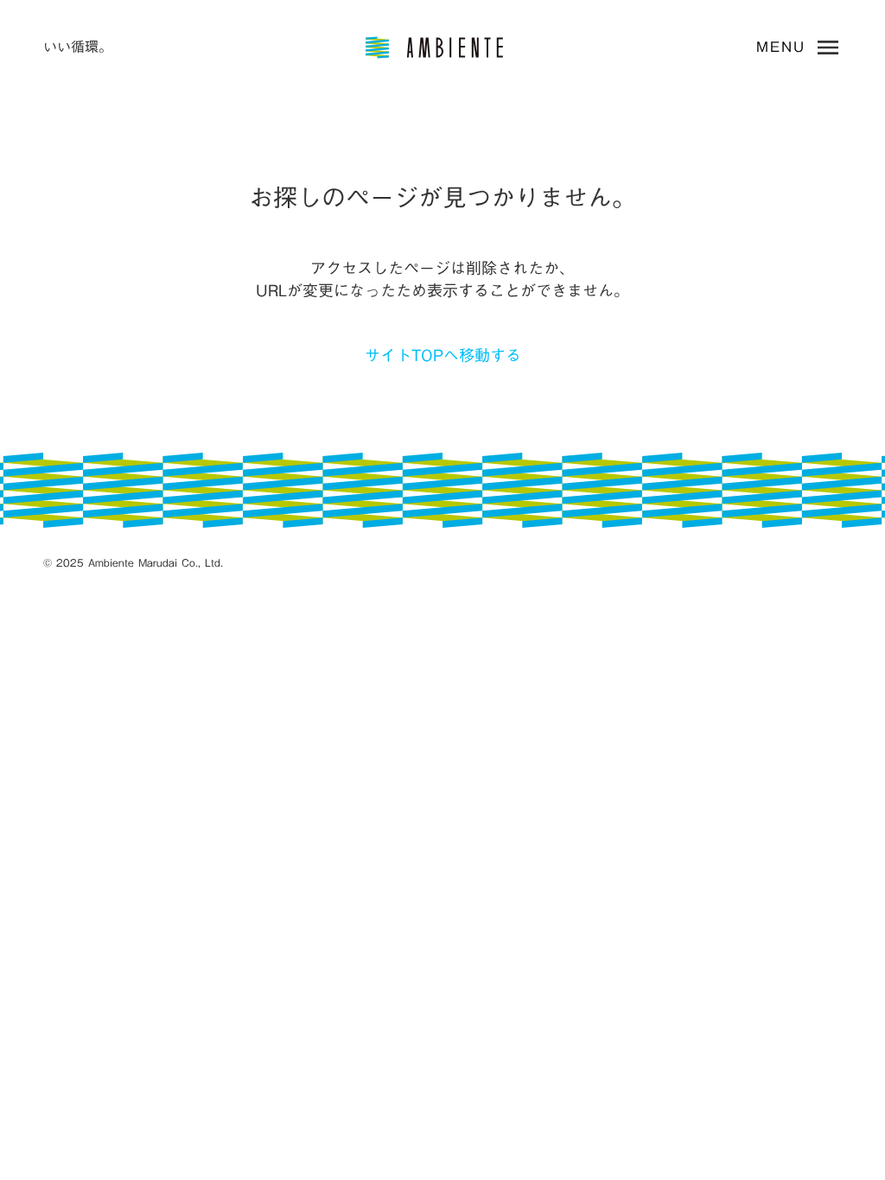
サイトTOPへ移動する (443, 355)
